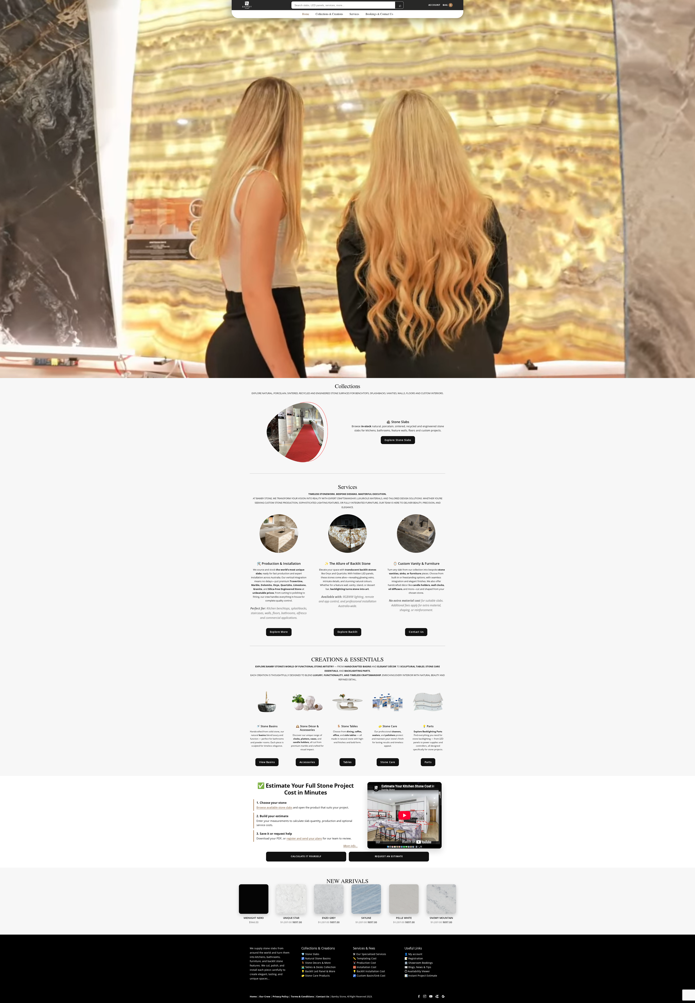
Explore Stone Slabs (398, 440)
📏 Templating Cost (364, 958)
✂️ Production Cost (364, 962)
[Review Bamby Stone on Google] (443, 996)
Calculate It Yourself (306, 856)
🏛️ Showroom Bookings (419, 962)
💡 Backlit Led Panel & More (318, 971)
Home (305, 14)
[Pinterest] (437, 996)
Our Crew (264, 996)
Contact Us (416, 632)
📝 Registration (414, 958)
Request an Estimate (389, 856)
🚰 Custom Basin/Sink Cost (369, 975)
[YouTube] (431, 996)
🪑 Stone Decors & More (316, 962)
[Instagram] (424, 996)
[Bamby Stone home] (247, 5)
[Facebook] (418, 996)
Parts (428, 762)
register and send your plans (304, 838)
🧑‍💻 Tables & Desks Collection (318, 967)
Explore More (279, 632)
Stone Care (387, 762)
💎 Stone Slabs (310, 954)
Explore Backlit (347, 632)
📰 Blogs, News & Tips (418, 967)
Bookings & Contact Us (379, 14)
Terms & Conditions (302, 996)
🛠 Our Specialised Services (369, 954)
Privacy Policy (280, 996)
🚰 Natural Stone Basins (316, 958)
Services (354, 14)
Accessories (307, 762)
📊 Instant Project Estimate (421, 975)
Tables (347, 762)
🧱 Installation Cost (364, 967)
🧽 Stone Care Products (315, 975)
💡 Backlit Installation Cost (369, 971)
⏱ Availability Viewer (417, 971)
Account (434, 5)
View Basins (267, 762)
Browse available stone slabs (274, 807)
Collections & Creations (329, 14)
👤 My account (413, 954)
